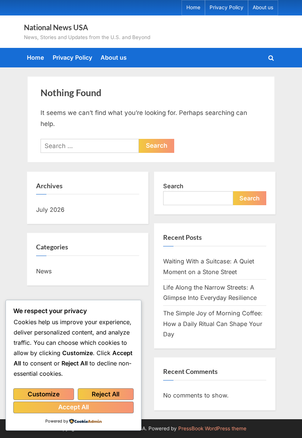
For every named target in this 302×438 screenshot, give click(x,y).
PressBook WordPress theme (212, 428)
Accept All (73, 407)
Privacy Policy (226, 7)
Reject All (105, 394)
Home (193, 7)
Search (173, 186)
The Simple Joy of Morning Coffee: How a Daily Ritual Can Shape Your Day (213, 323)
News (44, 271)
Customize (44, 394)
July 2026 (50, 209)
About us (263, 7)
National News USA (56, 27)
